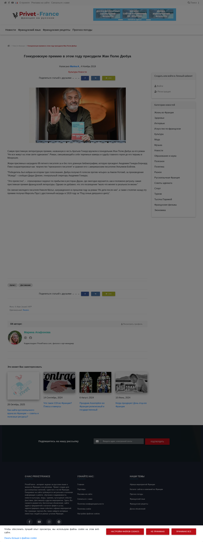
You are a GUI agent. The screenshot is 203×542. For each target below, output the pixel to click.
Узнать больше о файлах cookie (20, 538)
